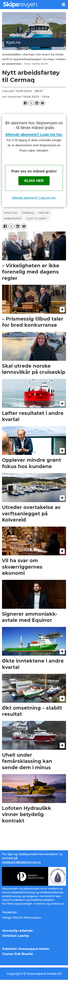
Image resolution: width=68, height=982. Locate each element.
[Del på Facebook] (25, 103)
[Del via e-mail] (42, 103)
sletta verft (37, 218)
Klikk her (34, 181)
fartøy (44, 212)
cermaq (28, 212)
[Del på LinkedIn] (36, 103)
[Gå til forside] (29, 4)
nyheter (10, 212)
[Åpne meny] (63, 4)
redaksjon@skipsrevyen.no (21, 862)
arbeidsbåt (13, 218)
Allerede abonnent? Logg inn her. (34, 134)
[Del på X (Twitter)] (31, 103)
